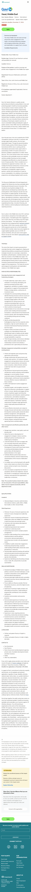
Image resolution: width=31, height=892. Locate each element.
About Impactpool (21, 880)
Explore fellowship (8, 785)
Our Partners (19, 867)
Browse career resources (7, 861)
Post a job (18, 861)
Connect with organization (15, 809)
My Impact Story (5, 868)
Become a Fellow (5, 865)
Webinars (3, 870)
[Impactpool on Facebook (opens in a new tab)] (8, 848)
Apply (8, 29)
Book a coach (4, 863)
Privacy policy (20, 885)
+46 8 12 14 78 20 (5, 882)
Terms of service (20, 887)
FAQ (17, 883)
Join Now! (16, 837)
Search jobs (4, 859)
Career (18, 878)
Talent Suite (19, 863)
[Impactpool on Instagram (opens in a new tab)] (22, 848)
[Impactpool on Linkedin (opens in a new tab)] (15, 848)
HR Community (20, 865)
